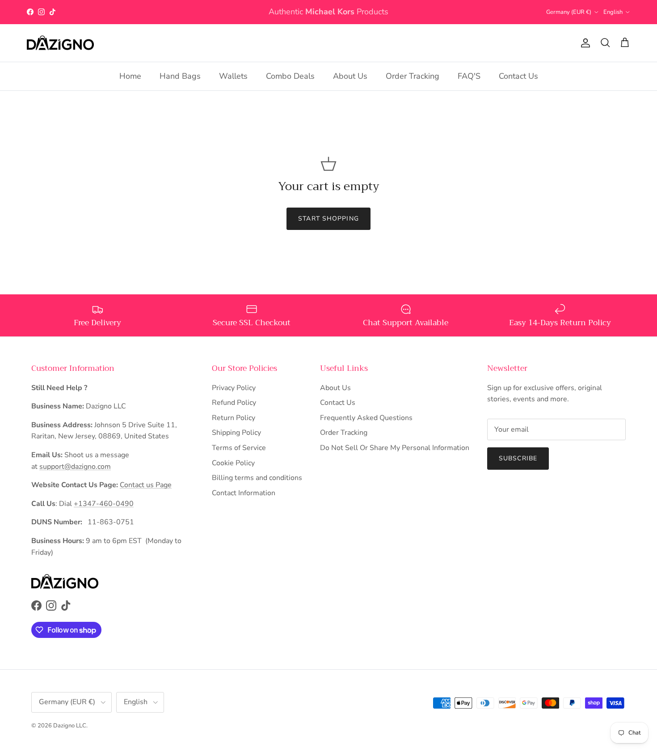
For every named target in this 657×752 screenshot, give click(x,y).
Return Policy (233, 418)
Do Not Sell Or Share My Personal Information (394, 448)
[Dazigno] (60, 43)
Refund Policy (234, 403)
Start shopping (328, 218)
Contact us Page (146, 485)
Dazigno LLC (69, 726)
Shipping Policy (236, 433)
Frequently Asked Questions (366, 418)
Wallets (233, 76)
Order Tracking (412, 76)
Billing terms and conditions (257, 478)
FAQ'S (469, 76)
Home (130, 76)
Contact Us (518, 76)
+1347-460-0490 (104, 504)
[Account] (584, 43)
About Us (350, 76)
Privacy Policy (234, 388)
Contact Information (243, 493)
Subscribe (518, 458)
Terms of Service (239, 448)
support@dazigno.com (75, 467)
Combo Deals (290, 76)
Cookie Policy (233, 463)
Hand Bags (180, 76)
